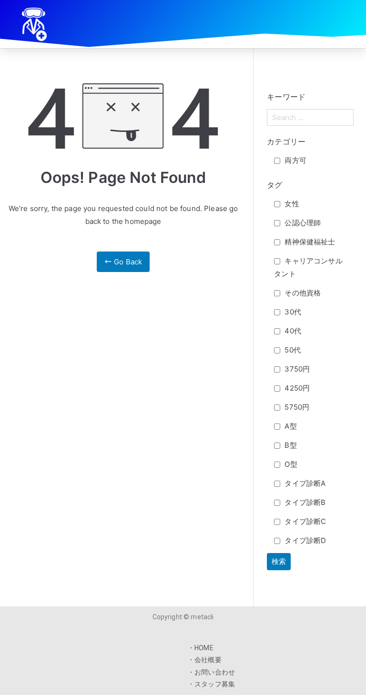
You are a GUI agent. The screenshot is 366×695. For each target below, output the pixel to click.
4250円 (296, 388)
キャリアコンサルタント (308, 267)
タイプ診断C (304, 521)
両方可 (294, 160)
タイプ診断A (304, 483)
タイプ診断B (304, 502)
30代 (292, 311)
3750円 (296, 368)
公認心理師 (302, 222)
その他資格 (302, 292)
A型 (289, 426)
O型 (290, 464)
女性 (291, 203)
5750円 (296, 407)
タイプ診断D (304, 540)
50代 (292, 349)
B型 (289, 445)
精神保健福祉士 (309, 241)
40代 (292, 330)
